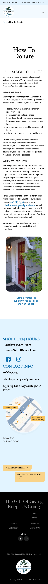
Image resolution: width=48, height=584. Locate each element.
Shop (35, 513)
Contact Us (35, 528)
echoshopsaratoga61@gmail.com (21, 379)
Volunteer (13, 528)
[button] (44, 12)
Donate (13, 523)
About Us (35, 523)
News (34, 517)
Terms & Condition (34, 579)
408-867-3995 (17, 201)
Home (5, 22)
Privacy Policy (15, 579)
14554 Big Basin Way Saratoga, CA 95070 (22, 387)
